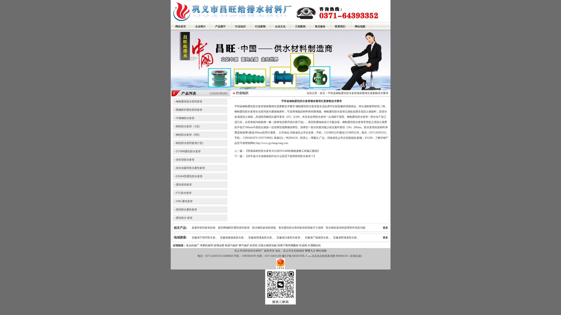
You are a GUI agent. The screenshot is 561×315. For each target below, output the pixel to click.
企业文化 (280, 26)
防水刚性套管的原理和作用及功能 (345, 227)
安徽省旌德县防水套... (233, 237)
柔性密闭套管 (184, 184)
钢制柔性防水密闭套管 (189, 101)
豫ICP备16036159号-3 (294, 255)
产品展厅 (220, 26)
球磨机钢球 (206, 245)
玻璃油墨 (219, 245)
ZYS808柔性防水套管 (188, 151)
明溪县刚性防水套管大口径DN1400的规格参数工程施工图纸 (282, 150)
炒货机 (254, 245)
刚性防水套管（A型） (189, 126)
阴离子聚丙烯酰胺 (287, 245)
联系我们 (340, 26)
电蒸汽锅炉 (231, 245)
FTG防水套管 (184, 192)
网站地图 (360, 26)
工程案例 (300, 26)
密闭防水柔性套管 (186, 209)
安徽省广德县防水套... (317, 237)
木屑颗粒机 (314, 245)
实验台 (262, 245)
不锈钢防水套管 (185, 118)
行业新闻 (260, 26)
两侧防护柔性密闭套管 (189, 109)
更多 (385, 227)
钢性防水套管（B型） (188, 134)
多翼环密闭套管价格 (203, 227)
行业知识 (240, 26)
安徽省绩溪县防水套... (261, 237)
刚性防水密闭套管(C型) (189, 143)
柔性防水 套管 (184, 217)
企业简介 (200, 26)
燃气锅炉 (244, 245)
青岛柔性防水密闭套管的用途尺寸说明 (301, 227)
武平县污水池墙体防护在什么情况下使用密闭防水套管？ (280, 156)
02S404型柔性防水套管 (189, 176)
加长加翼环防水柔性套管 (190, 168)
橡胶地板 (271, 245)
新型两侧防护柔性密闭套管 (234, 227)
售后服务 (320, 26)
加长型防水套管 (185, 159)
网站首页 (180, 26)
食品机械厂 (192, 245)
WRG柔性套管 (184, 201)
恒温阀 (303, 245)
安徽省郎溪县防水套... (346, 237)
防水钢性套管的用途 (264, 227)
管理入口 (310, 250)
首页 (322, 93)
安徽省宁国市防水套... (204, 237)
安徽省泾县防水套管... (289, 237)
